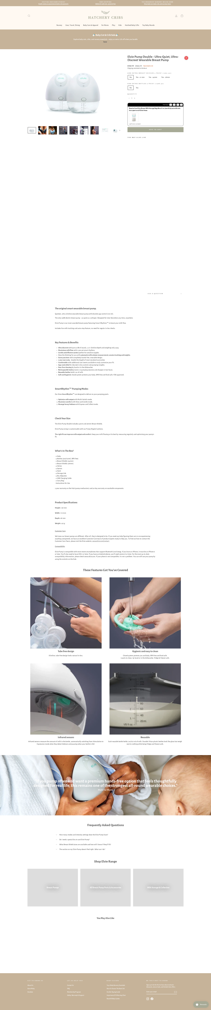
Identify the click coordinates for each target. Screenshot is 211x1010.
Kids (120, 25)
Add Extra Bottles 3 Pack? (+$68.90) (145, 83)
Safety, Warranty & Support (75, 995)
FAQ (68, 988)
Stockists (30, 992)
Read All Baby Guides (113, 998)
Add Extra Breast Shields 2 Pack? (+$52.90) (149, 73)
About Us (30, 985)
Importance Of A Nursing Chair (116, 995)
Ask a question (155, 293)
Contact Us (70, 985)
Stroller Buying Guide (113, 992)
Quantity (132, 94)
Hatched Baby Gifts (132, 25)
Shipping (130, 68)
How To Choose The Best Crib (116, 988)
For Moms (105, 25)
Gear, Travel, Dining (72, 25)
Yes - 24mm (153, 77)
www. (86, 556)
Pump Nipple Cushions (94, 429)
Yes (137, 88)
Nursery (59, 25)
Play (113, 25)
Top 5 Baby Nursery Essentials (116, 985)
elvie (90, 556)
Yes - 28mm (165, 77)
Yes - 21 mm (140, 77)
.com (93, 556)
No (131, 77)
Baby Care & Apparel (90, 25)
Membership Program (74, 992)
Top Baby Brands (148, 25)
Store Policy (31, 988)
